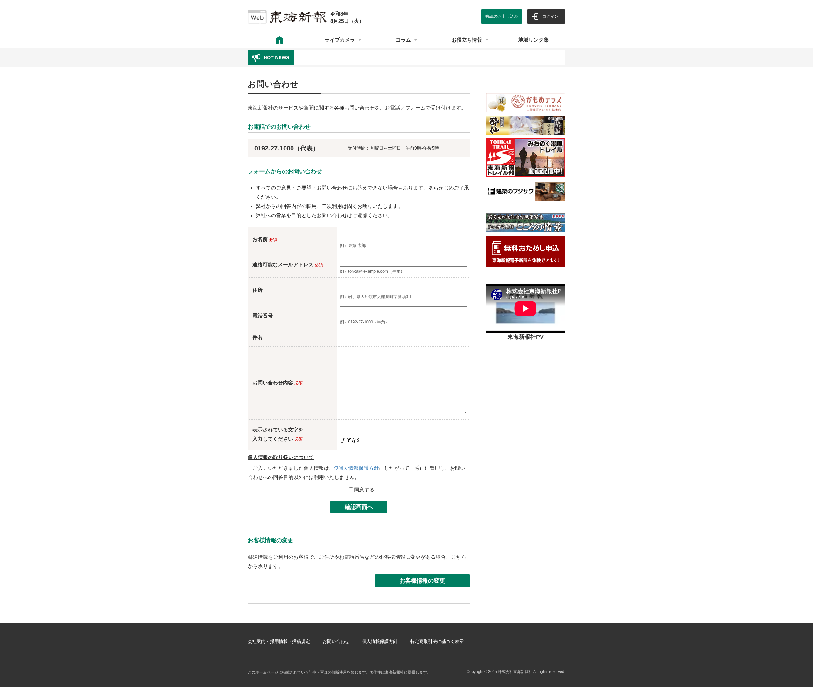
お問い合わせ (336, 641)
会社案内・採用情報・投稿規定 (279, 641)
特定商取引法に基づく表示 (437, 641)
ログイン (550, 16)
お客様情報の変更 (422, 580)
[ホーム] (279, 40)
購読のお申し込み (501, 16)
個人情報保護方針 (358, 468)
